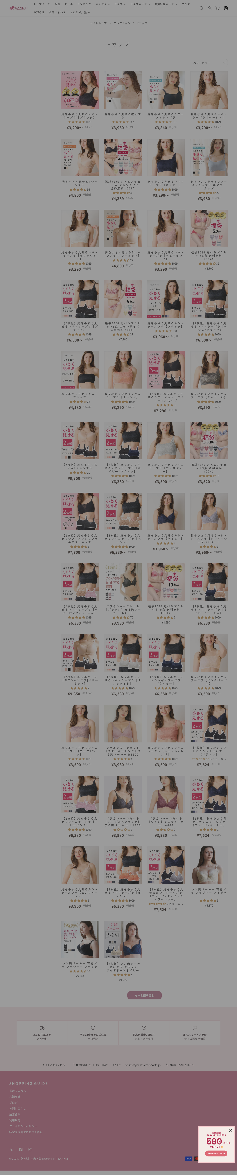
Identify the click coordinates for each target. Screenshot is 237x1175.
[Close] (230, 1130)
